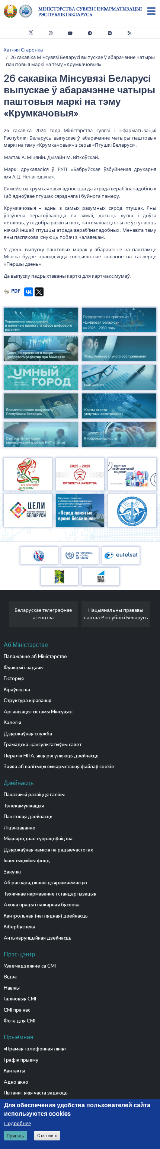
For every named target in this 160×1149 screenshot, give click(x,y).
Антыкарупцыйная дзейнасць (37, 938)
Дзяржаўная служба (28, 734)
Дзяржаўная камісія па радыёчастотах (48, 850)
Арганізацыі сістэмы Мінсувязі (38, 712)
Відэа (10, 977)
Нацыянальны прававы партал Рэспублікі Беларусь (116, 614)
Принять (15, 1136)
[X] (39, 291)
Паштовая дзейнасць (28, 816)
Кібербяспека (19, 927)
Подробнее (17, 1123)
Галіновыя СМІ (20, 999)
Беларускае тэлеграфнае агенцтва (43, 614)
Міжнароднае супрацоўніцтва (38, 838)
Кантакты (14, 1071)
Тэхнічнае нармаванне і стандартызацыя (50, 894)
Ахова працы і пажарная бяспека (42, 905)
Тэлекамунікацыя (24, 806)
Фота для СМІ (19, 1021)
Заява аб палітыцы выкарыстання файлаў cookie (59, 766)
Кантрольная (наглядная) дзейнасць (46, 916)
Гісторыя (14, 678)
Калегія (12, 722)
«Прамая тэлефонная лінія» (35, 1049)
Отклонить (47, 1135)
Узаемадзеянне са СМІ (30, 966)
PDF (15, 290)
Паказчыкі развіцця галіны (34, 794)
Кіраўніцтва (17, 689)
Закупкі (12, 872)
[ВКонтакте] (28, 291)
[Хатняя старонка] (21, 11)
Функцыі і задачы (24, 667)
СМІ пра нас (17, 1010)
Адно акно (16, 1082)
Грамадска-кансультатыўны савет (42, 744)
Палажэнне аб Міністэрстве (35, 656)
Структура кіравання (27, 700)
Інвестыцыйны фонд (27, 860)
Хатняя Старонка (23, 49)
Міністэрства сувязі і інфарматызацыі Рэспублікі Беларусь (90, 12)
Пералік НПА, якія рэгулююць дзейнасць (51, 756)
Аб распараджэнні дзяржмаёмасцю (45, 882)
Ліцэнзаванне (19, 828)
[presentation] (6, 616)
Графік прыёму (21, 1060)
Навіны (12, 988)
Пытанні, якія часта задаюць (36, 1093)
